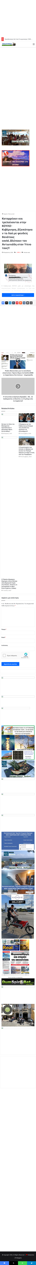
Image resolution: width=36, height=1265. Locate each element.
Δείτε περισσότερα (18, 295)
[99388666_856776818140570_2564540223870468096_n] (17, 938)
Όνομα (3, 629)
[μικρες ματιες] (18, 1028)
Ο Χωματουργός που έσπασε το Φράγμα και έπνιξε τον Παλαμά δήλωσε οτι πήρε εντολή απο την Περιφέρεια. (26, 450)
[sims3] (18, 1026)
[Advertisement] (18, 18)
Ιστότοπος (4, 645)
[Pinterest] (17, 302)
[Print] (31, 302)
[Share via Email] (27, 302)
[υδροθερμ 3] (18, 794)
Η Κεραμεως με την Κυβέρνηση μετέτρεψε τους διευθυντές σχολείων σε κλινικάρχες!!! (26, 427)
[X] (6, 302)
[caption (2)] (18, 777)
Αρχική (5, 214)
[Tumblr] (13, 302)
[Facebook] (3, 302)
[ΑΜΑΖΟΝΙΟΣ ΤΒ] (18, 678)
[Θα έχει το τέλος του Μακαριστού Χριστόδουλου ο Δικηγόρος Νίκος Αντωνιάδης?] (9, 417)
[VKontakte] (24, 302)
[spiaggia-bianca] (15, 137)
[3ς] (18, 987)
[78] (18, 759)
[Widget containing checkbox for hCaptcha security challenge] (15, 655)
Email (3, 637)
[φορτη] (15, 708)
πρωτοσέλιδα (12, 977)
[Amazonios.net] (8, 44)
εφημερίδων (20, 977)
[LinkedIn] (10, 302)
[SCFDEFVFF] (18, 849)
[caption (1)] (18, 868)
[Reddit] (20, 302)
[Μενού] (34, 45)
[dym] (18, 985)
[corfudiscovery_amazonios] (15, 158)
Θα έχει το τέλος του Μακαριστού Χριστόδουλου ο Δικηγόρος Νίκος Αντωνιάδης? (7, 427)
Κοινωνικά (11, 214)
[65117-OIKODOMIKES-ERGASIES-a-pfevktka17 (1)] (18, 893)
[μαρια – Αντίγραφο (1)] (18, 779)
